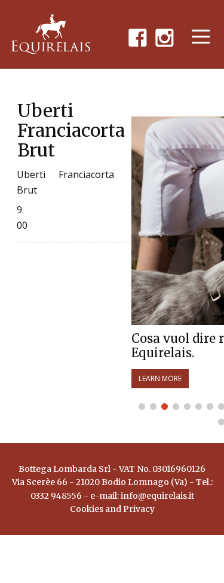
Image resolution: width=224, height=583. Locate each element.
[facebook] (137, 36)
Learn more (160, 378)
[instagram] (164, 36)
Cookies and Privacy (112, 509)
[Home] (51, 34)
